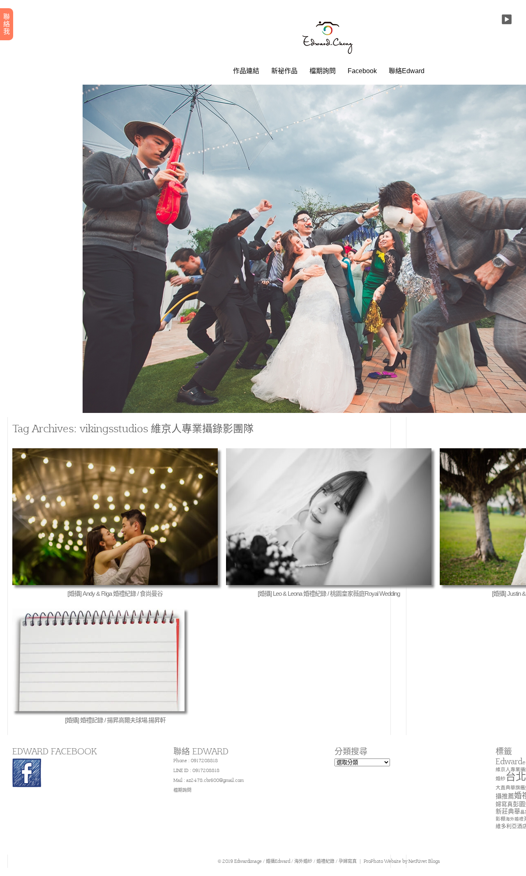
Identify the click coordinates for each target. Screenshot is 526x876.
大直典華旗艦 (510, 787)
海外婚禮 (514, 819)
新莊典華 (508, 811)
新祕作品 (284, 71)
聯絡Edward (406, 71)
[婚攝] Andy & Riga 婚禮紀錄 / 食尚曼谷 (115, 593)
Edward (509, 761)
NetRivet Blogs (424, 861)
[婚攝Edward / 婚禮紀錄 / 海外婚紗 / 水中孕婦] (329, 55)
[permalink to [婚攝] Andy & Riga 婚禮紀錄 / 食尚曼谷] (115, 583)
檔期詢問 (322, 71)
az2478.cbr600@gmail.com (215, 780)
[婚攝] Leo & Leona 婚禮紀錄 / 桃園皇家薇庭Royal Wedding (329, 593)
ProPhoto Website (382, 861)
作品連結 (246, 71)
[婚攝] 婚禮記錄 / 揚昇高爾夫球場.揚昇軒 (115, 720)
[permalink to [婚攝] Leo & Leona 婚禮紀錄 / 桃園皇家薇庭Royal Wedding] (328, 583)
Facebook (362, 71)
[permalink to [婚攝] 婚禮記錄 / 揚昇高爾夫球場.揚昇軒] (98, 709)
